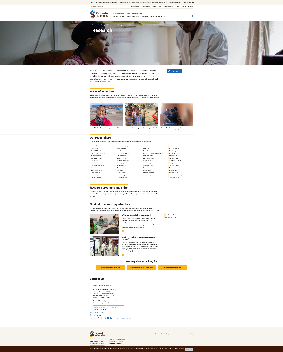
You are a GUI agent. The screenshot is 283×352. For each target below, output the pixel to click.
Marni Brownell (95, 163)
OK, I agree (189, 349)
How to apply (169, 215)
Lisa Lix (145, 148)
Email (159, 6)
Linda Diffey (94, 175)
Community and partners (158, 16)
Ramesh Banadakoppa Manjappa (152, 153)
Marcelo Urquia (173, 172)
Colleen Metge (147, 163)
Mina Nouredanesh (148, 172)
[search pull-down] (192, 16)
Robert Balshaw (95, 151)
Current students (134, 6)
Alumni (154, 6)
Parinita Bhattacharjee (97, 153)
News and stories (168, 6)
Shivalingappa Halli (122, 163)
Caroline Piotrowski (174, 146)
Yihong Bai (94, 148)
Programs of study (118, 16)
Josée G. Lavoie (121, 177)
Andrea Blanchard (96, 155)
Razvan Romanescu (174, 153)
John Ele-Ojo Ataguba (123, 153)
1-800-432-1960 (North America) (117, 339)
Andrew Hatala (121, 168)
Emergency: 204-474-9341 (116, 341)
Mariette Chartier (95, 170)
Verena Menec (147, 160)
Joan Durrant (120, 151)
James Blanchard (96, 158)
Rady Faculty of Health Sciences (107, 25)
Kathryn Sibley (173, 163)
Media (162, 334)
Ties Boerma (94, 160)
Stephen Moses (147, 168)
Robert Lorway (147, 151)
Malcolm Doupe (95, 177)
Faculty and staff (145, 6)
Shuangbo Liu (147, 146)
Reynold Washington (175, 175)
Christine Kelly (121, 175)
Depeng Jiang (121, 172)
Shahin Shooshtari (174, 160)
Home (94, 25)
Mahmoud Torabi (174, 168)
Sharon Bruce (94, 168)
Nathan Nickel (147, 170)
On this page (174, 71)
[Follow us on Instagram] (105, 318)
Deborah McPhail (148, 158)
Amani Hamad (121, 165)
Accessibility (189, 334)
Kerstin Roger (173, 151)
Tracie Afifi (94, 146)
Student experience (132, 16)
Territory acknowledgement (96, 6)
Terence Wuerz (173, 177)
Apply (184, 6)
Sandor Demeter (95, 172)
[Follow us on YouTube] (108, 317)
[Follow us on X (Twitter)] (98, 318)
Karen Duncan (121, 148)
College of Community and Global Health (127, 13)
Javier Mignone (147, 165)
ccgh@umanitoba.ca (98, 312)
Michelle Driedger (122, 146)
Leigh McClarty (147, 155)
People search (170, 334)
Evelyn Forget (120, 158)
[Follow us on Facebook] (101, 318)
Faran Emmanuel (121, 155)
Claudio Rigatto (173, 148)
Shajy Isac (120, 170)
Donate (190, 6)
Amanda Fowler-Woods (123, 160)
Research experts (180, 334)
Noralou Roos (173, 155)
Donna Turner (173, 170)
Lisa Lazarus (120, 180)
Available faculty (170, 217)
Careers (157, 334)
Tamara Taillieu (173, 165)
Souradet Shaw (173, 158)
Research (145, 16)
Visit (178, 6)
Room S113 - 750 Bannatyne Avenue (103, 293)
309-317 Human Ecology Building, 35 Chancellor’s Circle (108, 305)
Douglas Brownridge (96, 165)
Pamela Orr (146, 175)
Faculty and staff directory (124, 318)
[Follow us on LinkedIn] (111, 317)
